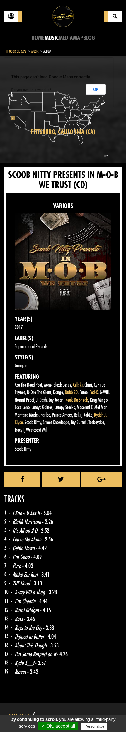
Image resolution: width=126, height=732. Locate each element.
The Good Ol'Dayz (15, 51)
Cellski (78, 385)
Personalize (94, 726)
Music (52, 38)
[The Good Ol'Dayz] (63, 16)
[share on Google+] (101, 479)
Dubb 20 (71, 392)
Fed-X (93, 392)
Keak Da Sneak (76, 400)
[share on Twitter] (61, 479)
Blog (89, 38)
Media (66, 38)
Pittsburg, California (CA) (63, 132)
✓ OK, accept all (58, 725)
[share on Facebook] (22, 479)
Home (38, 38)
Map (78, 38)
